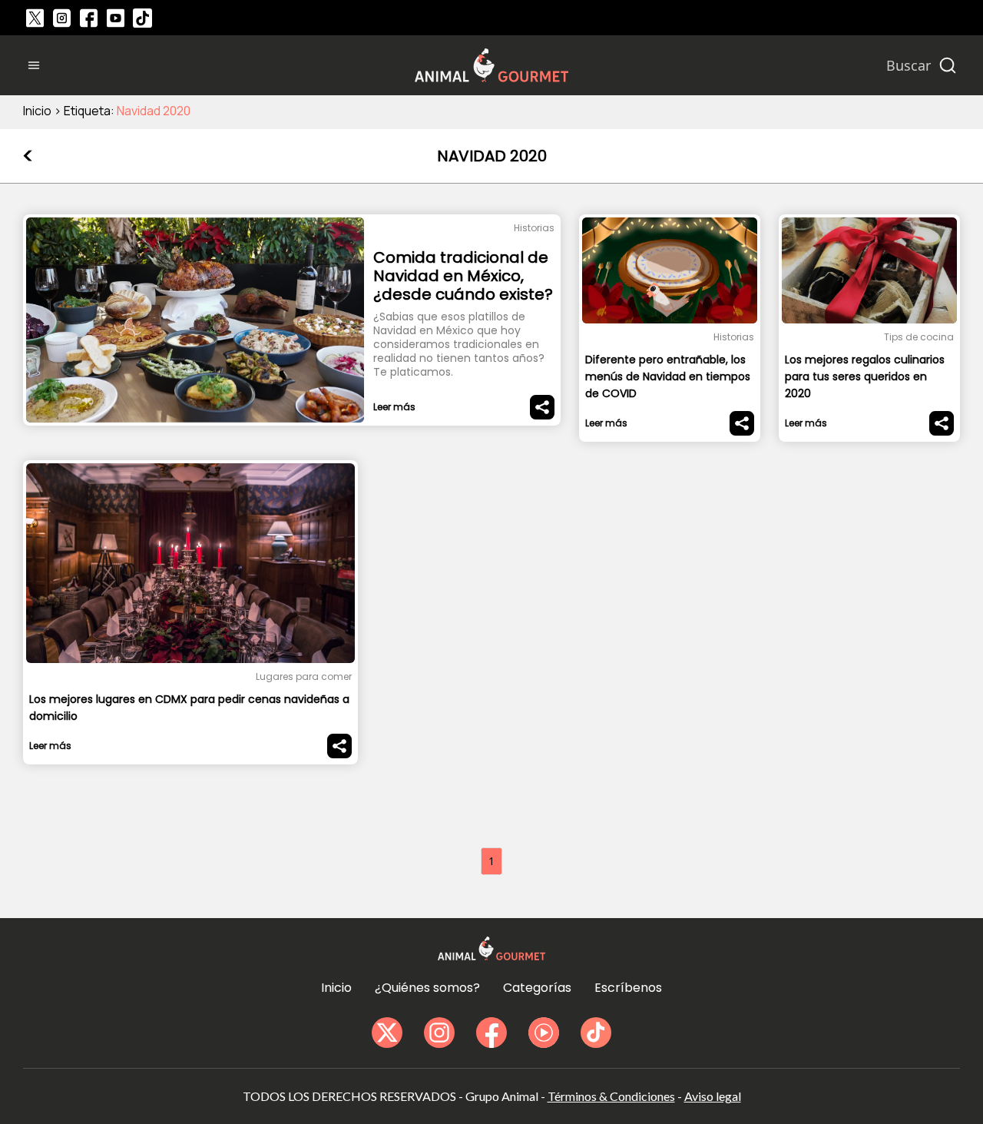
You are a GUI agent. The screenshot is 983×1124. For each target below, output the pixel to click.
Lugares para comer (304, 676)
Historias (534, 227)
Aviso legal (712, 1096)
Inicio (37, 110)
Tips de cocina (919, 336)
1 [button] (491, 861)
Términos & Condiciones (611, 1096)
